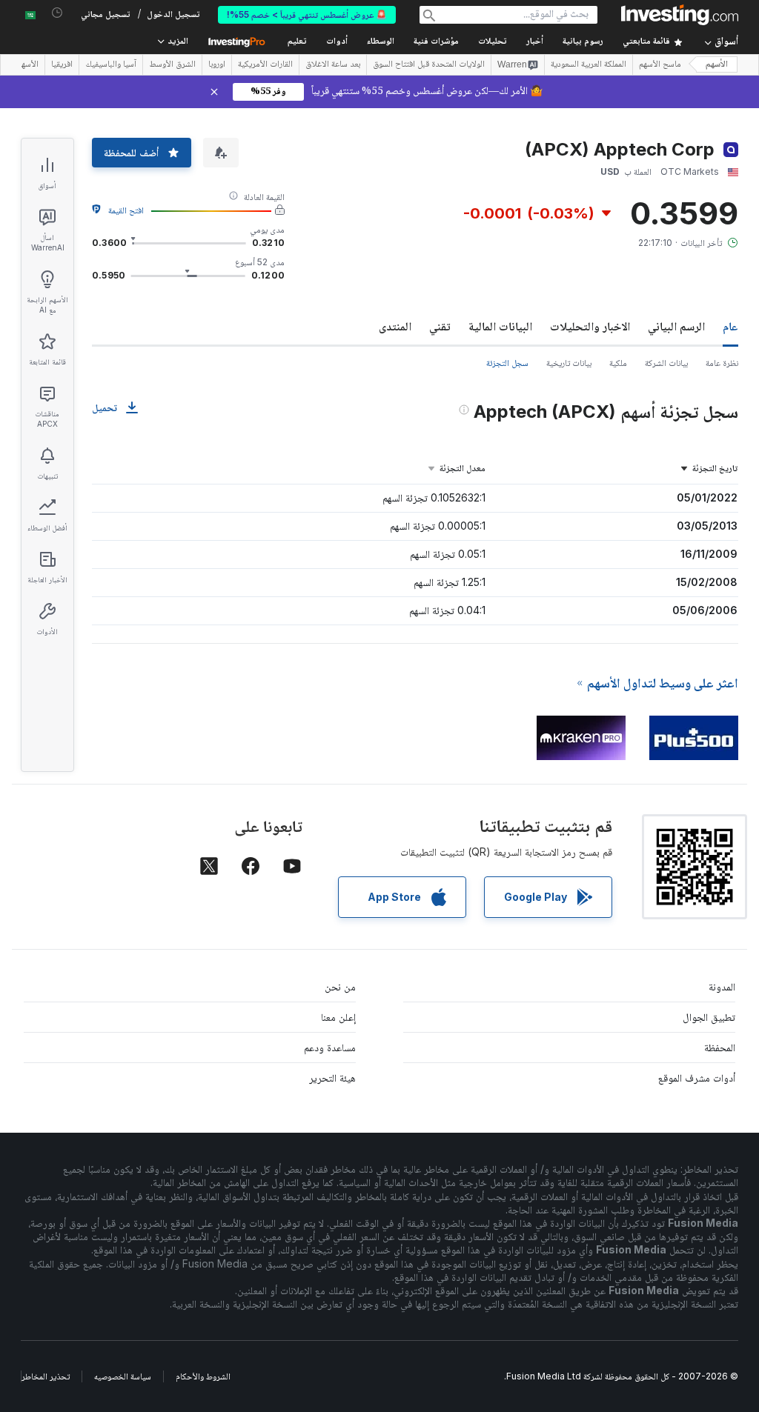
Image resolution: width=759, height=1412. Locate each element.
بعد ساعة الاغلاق (332, 65)
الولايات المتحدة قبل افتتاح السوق (429, 65)
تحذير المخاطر (45, 1376)
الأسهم (717, 65)
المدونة (722, 986)
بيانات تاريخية (568, 362)
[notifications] (57, 13)
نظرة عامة (722, 362)
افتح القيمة (126, 210)
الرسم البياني (676, 326)
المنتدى (395, 326)
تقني (440, 326)
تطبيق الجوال (709, 1016)
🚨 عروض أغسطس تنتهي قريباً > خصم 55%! (307, 14)
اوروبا (216, 65)
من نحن (340, 986)
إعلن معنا (338, 1016)
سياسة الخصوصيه (122, 1376)
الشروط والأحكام (203, 1376)
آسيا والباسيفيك (110, 65)
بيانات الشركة (666, 362)
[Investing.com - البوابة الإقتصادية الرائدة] (679, 14)
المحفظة (719, 1047)
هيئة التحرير (332, 1077)
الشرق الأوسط (172, 65)
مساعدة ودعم (330, 1047)
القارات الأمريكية (265, 65)
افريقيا (62, 65)
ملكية (618, 362)
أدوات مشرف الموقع (696, 1077)
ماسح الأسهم (660, 65)
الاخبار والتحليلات (590, 326)
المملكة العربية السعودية (588, 65)
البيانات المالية (500, 326)
